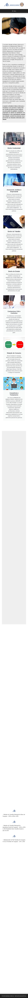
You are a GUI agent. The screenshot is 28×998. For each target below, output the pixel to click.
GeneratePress (22, 996)
